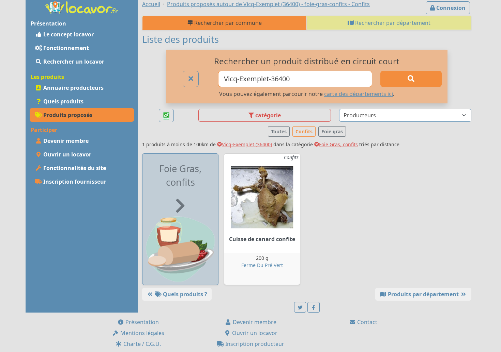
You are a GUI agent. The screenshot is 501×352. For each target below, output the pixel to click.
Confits (304, 131)
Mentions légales (141, 333)
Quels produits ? (184, 294)
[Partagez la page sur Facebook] (313, 307)
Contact (366, 322)
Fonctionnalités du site (74, 168)
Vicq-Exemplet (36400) (247, 144)
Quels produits (63, 101)
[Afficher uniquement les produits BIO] (166, 115)
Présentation (141, 322)
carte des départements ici (358, 94)
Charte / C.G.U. (141, 344)
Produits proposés (67, 115)
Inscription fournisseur (74, 181)
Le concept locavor (68, 34)
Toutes (279, 131)
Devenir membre (65, 141)
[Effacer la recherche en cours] (191, 79)
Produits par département (423, 294)
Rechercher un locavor (73, 61)
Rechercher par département (392, 23)
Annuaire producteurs (73, 87)
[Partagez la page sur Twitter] (300, 307)
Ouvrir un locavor (66, 154)
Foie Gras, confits (338, 144)
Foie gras (332, 131)
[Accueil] (81, 7)
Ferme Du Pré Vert (262, 265)
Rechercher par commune (227, 23)
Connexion (450, 8)
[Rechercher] (411, 79)
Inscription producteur (254, 344)
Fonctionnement (65, 48)
